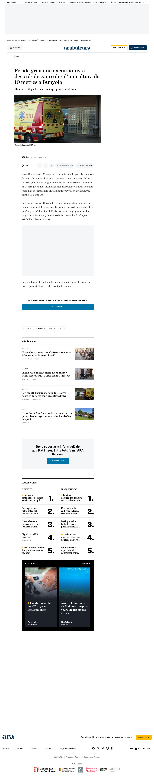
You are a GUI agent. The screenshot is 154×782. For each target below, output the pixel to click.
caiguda (62, 328)
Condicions (88, 757)
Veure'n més (85, 563)
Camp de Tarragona (71, 40)
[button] (146, 2)
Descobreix (30, 563)
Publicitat (34, 748)
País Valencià (33, 40)
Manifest (6, 748)
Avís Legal (79, 757)
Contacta (48, 748)
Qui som (20, 748)
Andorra (42, 40)
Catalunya (16, 40)
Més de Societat (30, 341)
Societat (19, 56)
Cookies (97, 757)
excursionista (40, 328)
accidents (27, 328)
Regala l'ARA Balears (67, 748)
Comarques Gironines (55, 40)
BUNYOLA (52, 328)
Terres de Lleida (85, 40)
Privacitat (70, 757)
